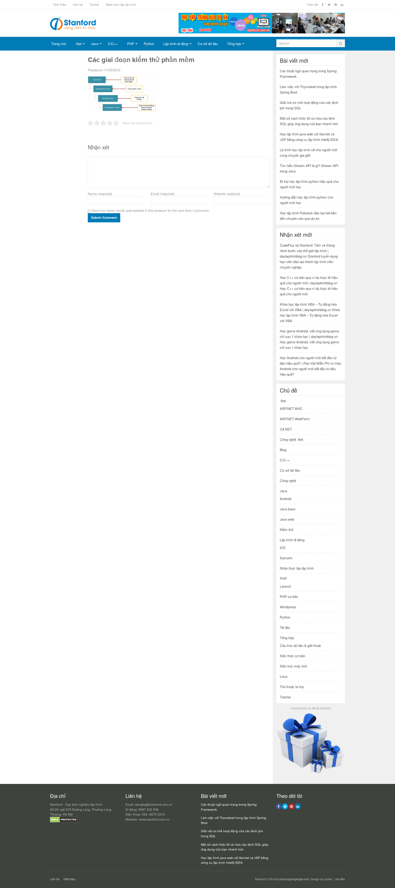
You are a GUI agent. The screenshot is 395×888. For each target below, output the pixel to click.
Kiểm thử (286, 529)
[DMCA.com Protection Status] (64, 821)
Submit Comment (104, 218)
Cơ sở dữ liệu (208, 43)
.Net (78, 43)
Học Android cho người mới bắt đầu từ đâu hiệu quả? (310, 369)
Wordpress (288, 606)
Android (285, 498)
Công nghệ (288, 480)
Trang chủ (58, 43)
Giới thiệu (59, 4)
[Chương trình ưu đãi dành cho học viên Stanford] (310, 773)
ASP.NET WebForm (295, 418)
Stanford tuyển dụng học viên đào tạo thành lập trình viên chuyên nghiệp (309, 261)
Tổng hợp (234, 43)
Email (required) (162, 193)
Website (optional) (227, 193)
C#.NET (286, 429)
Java (94, 43)
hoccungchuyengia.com (294, 879)
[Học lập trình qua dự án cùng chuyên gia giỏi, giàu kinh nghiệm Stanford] (262, 32)
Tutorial (94, 4)
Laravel (285, 586)
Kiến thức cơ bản (292, 655)
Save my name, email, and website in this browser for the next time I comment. (150, 210)
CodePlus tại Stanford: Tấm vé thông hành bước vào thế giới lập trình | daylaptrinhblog (307, 250)
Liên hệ (78, 4)
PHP (130, 43)
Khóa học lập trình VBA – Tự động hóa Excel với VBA (310, 315)
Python (149, 43)
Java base (287, 508)
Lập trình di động (175, 43)
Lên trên (340, 879)
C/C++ (113, 43)
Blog (283, 449)
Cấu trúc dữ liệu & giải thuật (300, 645)
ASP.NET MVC (291, 408)
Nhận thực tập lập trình (121, 4)
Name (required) (100, 193)
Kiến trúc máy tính (293, 666)
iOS (283, 547)
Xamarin (286, 557)
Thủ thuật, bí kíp (292, 686)
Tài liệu (285, 627)
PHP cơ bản (289, 596)
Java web (287, 519)
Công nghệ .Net (291, 439)
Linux (284, 676)
